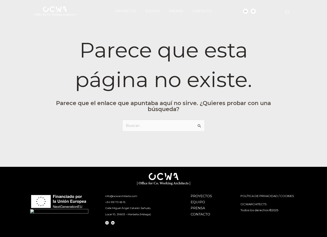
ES (287, 12)
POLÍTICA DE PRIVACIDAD (259, 196)
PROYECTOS (126, 11)
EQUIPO (152, 11)
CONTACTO (202, 11)
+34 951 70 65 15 (115, 202)
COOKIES (287, 196)
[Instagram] (253, 11)
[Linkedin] (245, 11)
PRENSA (176, 11)
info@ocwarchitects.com (121, 196)
